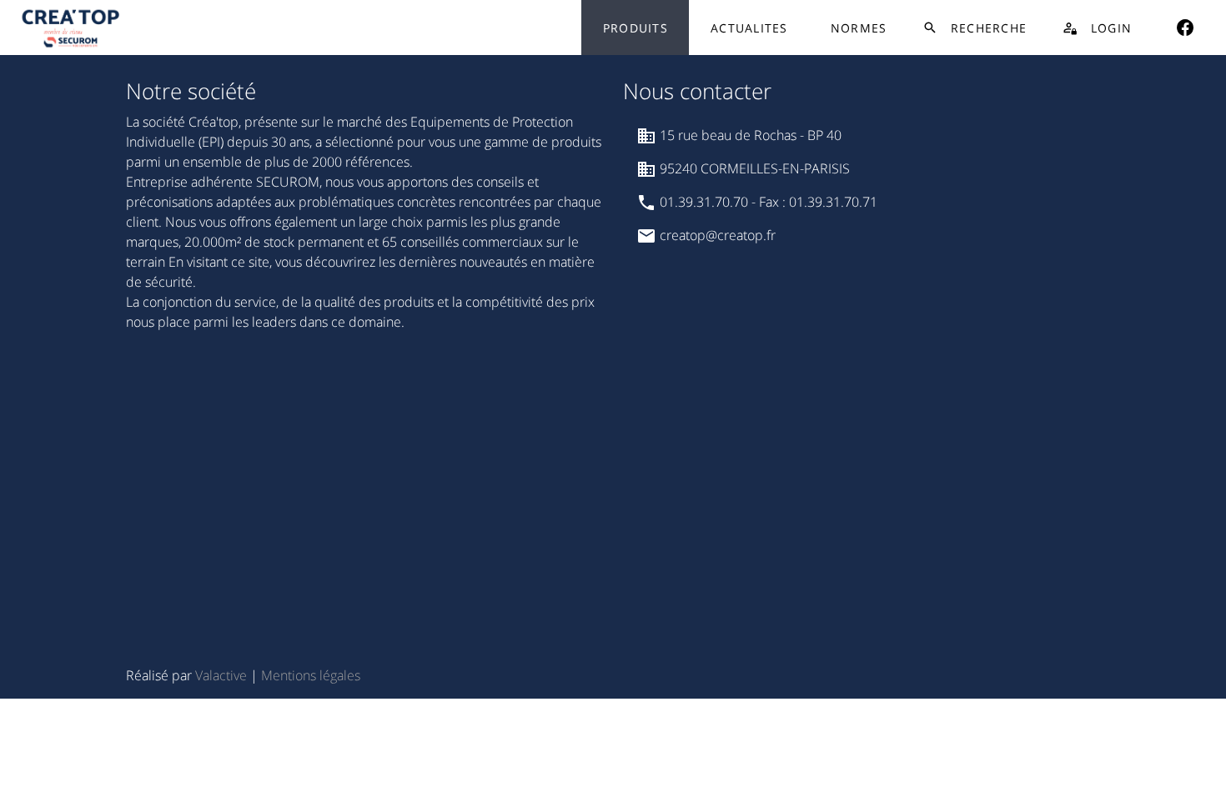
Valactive (221, 675)
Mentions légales (310, 675)
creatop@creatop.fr (716, 235)
